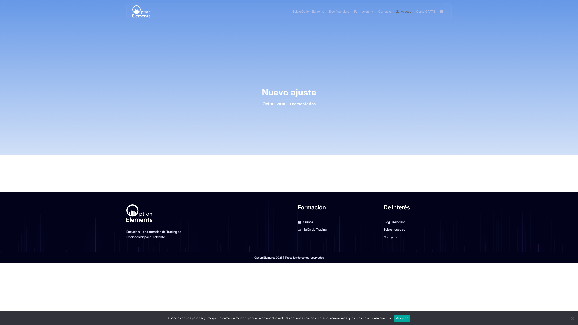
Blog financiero (339, 11)
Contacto (384, 11)
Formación (361, 11)
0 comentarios (302, 104)
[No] (572, 318)
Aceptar (402, 318)
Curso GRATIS (426, 11)
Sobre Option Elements (308, 11)
